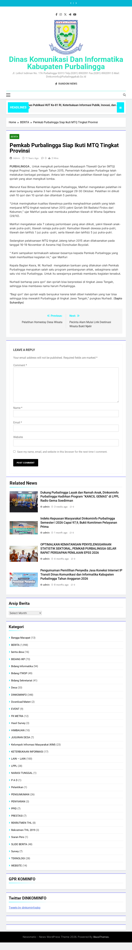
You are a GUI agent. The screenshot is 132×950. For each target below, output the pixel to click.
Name (17, 408)
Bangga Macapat (20, 637)
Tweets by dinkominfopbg (24, 907)
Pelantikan (17, 787)
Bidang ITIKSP (19, 673)
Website (18, 437)
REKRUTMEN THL (21, 822)
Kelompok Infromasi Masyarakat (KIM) (33, 744)
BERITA (14, 136)
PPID (14, 808)
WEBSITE (16, 865)
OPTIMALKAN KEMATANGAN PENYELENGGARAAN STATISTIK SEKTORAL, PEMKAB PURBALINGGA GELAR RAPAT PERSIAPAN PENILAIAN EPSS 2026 (78, 548)
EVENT (15, 708)
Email (17, 422)
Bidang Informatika (22, 666)
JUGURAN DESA (20, 737)
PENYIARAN (18, 801)
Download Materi (21, 701)
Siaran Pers (17, 837)
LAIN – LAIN (18, 758)
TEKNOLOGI (18, 858)
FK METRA (17, 716)
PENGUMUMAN (20, 794)
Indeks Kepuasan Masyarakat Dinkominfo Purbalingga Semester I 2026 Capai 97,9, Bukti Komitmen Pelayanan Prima (78, 522)
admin (16, 158)
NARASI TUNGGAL (22, 773)
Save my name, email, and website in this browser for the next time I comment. (62, 451)
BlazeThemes (101, 936)
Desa (14, 687)
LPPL (14, 765)
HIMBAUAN (18, 730)
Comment (20, 365)
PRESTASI (17, 815)
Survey (15, 851)
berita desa (17, 652)
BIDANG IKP (18, 659)
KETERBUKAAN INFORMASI (27, 751)
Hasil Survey (18, 723)
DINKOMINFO (19, 694)
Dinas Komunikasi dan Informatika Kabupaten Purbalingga (66, 63)
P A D (14, 780)
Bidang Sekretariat (21, 680)
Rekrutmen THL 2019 (23, 830)
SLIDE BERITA (19, 844)
